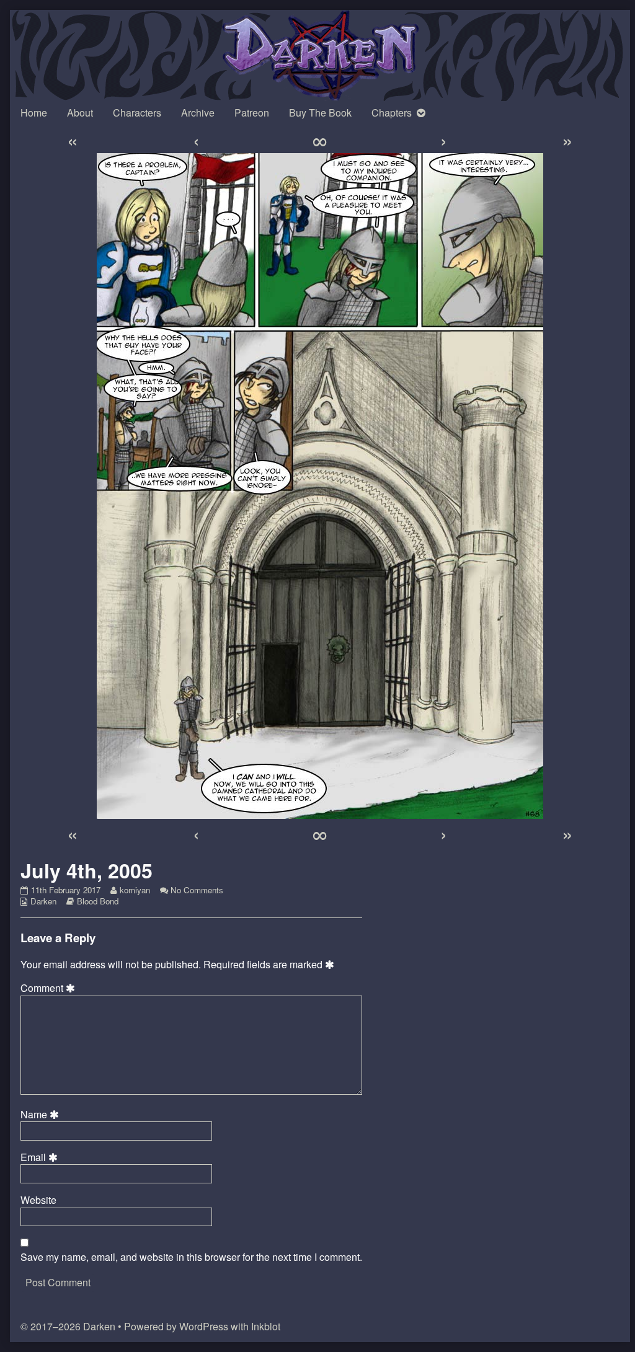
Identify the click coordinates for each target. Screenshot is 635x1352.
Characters (137, 112)
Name (41, 1114)
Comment (49, 988)
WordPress (203, 1326)
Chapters (391, 112)
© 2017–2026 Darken (67, 1326)
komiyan (134, 890)
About (80, 112)
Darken (43, 901)
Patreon (251, 112)
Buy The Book (320, 112)
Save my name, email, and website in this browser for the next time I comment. (191, 1257)
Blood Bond (97, 901)
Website (38, 1200)
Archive (198, 112)
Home (33, 112)
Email (40, 1157)
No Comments (197, 890)
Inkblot (265, 1326)
